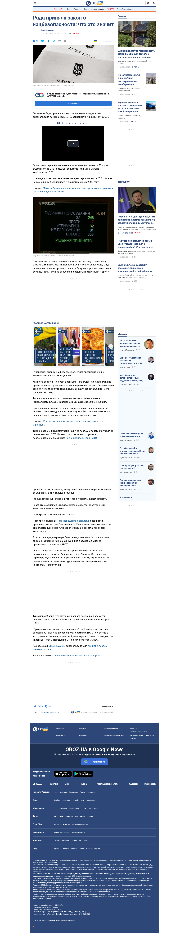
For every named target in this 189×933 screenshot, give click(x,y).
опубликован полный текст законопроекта (78, 655)
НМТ (96, 808)
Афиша (57, 849)
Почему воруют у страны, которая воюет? (132, 467)
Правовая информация (113, 728)
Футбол (57, 800)
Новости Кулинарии (80, 824)
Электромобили (71, 816)
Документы (83, 735)
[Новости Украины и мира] (75, 713)
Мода (82, 849)
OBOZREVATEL (56, 645)
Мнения (122, 334)
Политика (53, 784)
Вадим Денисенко (126, 458)
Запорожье (73, 792)
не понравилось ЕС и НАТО (81, 437)
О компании (59, 728)
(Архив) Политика (46, 30)
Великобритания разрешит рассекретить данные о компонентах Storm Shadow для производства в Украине (135, 268)
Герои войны (59, 9)
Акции (82, 816)
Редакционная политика (50, 712)
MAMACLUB (76, 841)
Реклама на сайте (61, 735)
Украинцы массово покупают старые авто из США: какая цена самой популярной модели (130, 107)
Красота (74, 849)
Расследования (104, 784)
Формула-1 (91, 800)
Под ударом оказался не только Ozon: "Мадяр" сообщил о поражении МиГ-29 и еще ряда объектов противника (135, 244)
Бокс (82, 800)
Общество (133, 784)
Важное (122, 16)
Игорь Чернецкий (126, 490)
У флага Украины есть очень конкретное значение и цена (130, 483)
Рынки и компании (61, 833)
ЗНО (90, 808)
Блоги (115, 784)
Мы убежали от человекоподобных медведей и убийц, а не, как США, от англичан (131, 378)
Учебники (63, 808)
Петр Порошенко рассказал (73, 520)
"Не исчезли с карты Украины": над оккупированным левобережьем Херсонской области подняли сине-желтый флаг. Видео (130, 80)
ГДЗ (55, 808)
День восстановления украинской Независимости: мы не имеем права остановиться (131, 361)
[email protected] (62, 914)
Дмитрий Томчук (126, 440)
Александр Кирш (126, 384)
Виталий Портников (127, 350)
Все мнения (125, 497)
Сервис (90, 816)
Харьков (63, 792)
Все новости (150, 784)
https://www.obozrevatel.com (117, 860)
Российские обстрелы (126, 9)
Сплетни (65, 849)
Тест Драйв (58, 816)
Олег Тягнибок (125, 367)
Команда (82, 728)
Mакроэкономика (78, 833)
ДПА (84, 808)
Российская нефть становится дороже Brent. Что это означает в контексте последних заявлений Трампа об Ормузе (132, 451)
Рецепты (57, 824)
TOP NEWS (124, 182)
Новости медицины (62, 841)
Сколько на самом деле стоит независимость (131, 435)
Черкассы (91, 792)
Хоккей (75, 800)
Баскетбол (66, 800)
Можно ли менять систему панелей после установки (135, 62)
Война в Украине (74, 9)
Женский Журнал (93, 849)
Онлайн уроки (74, 808)
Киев (56, 792)
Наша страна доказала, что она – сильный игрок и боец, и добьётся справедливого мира (137, 228)
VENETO (110, 9)
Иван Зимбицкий (126, 472)
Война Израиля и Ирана (94, 9)
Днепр (82, 792)
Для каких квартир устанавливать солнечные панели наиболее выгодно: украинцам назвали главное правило (136, 54)
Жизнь (84, 784)
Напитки (66, 824)
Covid (85, 841)
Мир (67, 784)
